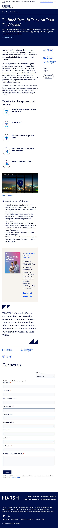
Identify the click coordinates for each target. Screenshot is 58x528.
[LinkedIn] (4, 516)
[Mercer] (7, 6)
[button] (55, 2)
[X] (9, 516)
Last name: (6, 390)
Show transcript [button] (6, 195)
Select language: (40, 373)
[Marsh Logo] (10, 498)
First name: (6, 382)
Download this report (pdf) (28, 349)
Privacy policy (16, 477)
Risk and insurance (33, 496)
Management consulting (48, 499)
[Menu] (54, 6)
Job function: (6, 446)
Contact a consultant (9, 349)
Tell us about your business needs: (13, 454)
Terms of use (5, 519)
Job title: (5, 430)
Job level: (5, 438)
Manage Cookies (40, 519)
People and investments (31, 499)
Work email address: (9, 398)
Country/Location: (8, 422)
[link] (3, 356)
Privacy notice (14, 519)
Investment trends (48, 76)
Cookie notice (31, 519)
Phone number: (7, 414)
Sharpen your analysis (29, 262)
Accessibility (23, 519)
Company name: (8, 406)
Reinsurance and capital (48, 496)
